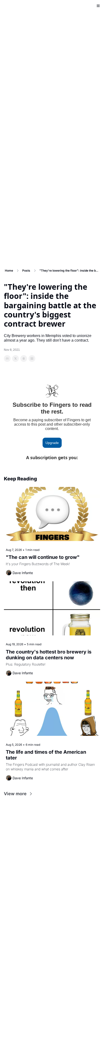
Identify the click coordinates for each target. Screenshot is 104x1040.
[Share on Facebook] (7, 358)
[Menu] (98, 6)
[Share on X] (15, 358)
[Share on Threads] (23, 358)
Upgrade (52, 443)
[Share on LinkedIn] (32, 358)
